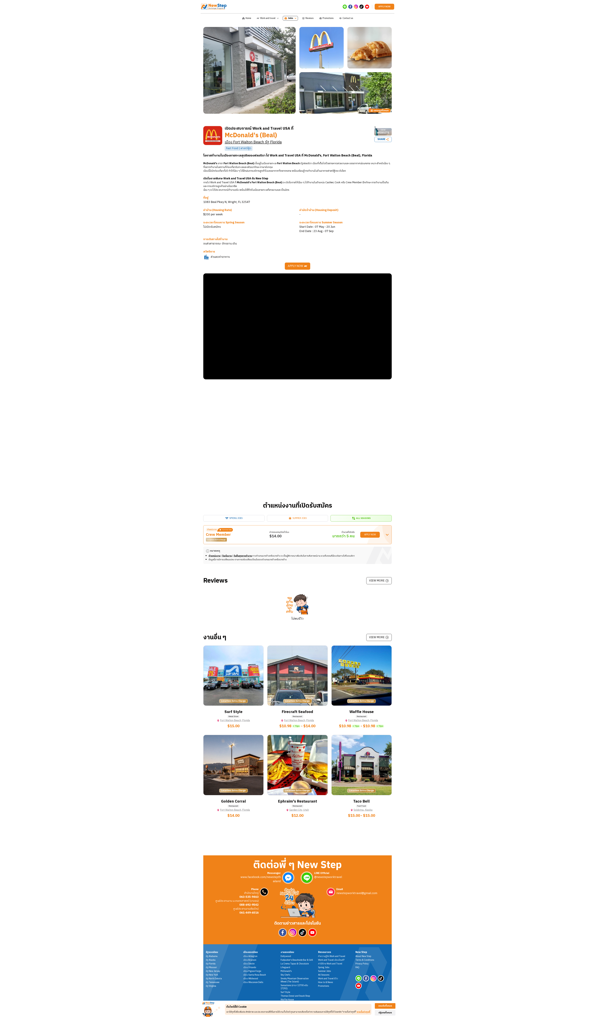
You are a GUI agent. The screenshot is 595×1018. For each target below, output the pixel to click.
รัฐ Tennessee (212, 982)
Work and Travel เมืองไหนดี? (331, 960)
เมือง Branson (249, 960)
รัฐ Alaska (211, 960)
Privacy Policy (362, 963)
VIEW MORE (377, 580)
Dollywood (286, 956)
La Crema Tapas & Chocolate (295, 963)
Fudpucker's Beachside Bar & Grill (297, 960)
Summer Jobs (324, 971)
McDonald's (286, 971)
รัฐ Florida (211, 963)
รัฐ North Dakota (214, 978)
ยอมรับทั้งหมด (385, 1006)
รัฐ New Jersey (213, 971)
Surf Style (285, 992)
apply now (384, 6)
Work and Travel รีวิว (328, 978)
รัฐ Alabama (212, 956)
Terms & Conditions (364, 960)
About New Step (363, 956)
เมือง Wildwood (250, 978)
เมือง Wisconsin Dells (253, 982)
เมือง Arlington (250, 956)
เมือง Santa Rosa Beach (254, 974)
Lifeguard (285, 967)
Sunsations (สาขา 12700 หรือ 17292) (294, 987)
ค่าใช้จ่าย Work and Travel (330, 963)
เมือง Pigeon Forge (252, 971)
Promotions (323, 986)
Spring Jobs (323, 967)
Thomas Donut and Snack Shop (295, 996)
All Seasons (323, 974)
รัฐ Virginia (211, 986)
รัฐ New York (212, 974)
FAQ (357, 967)
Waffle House (287, 999)
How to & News (325, 982)
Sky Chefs (285, 974)
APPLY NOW (295, 266)
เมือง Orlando (249, 967)
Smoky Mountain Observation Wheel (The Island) (295, 980)
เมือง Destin (249, 963)
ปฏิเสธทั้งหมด (385, 1012)
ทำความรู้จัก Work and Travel (331, 956)
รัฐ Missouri (211, 967)
